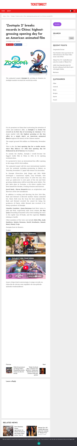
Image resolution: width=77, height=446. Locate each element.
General (55, 87)
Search (57, 33)
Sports (55, 96)
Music (54, 90)
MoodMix (57, 24)
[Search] (74, 10)
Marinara (56, 72)
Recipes (55, 93)
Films (54, 83)
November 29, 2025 (11, 41)
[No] (75, 441)
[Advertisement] (25, 92)
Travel (55, 100)
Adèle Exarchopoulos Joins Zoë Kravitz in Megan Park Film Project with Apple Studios (63, 67)
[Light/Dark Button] (71, 11)
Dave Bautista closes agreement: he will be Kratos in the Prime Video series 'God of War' (19, 432)
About (9, 11)
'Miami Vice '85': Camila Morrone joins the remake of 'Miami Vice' (43, 430)
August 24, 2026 (42, 434)
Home (3, 11)
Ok (39, 443)
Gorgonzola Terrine (58, 49)
